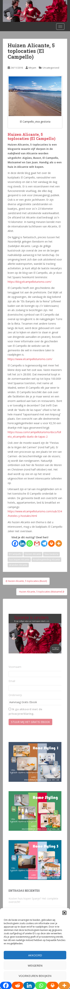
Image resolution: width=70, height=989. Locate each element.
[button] (64, 913)
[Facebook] (15, 543)
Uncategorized (51, 67)
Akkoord (35, 955)
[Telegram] (44, 543)
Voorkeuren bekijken (35, 976)
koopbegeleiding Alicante (46, 559)
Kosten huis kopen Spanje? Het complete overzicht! (33, 900)
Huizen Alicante (33, 554)
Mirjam (32, 67)
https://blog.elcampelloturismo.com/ (29, 281)
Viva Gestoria (51, 554)
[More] (58, 543)
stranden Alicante (18, 565)
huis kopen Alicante (19, 559)
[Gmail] (37, 543)
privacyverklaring (21, 713)
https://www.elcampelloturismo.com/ (30, 359)
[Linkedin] (22, 543)
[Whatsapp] (29, 543)
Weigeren (35, 965)
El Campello (15, 554)
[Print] (51, 543)
